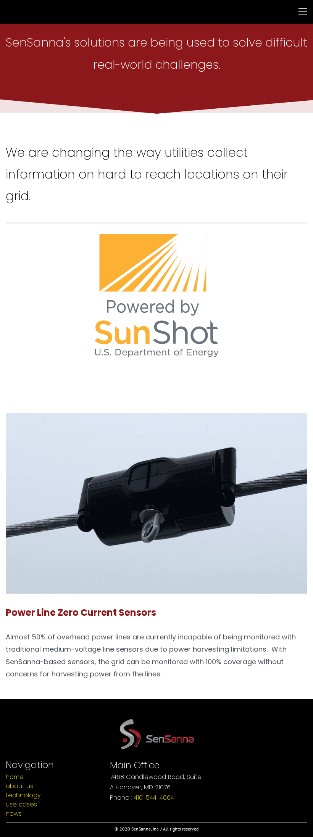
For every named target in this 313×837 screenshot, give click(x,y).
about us (19, 786)
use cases (21, 804)
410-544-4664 (154, 797)
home (15, 777)
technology (23, 795)
